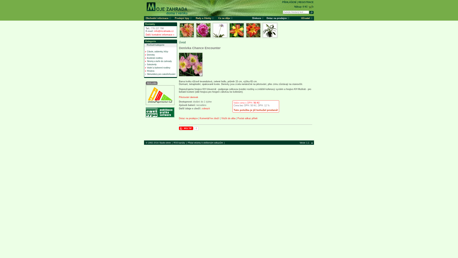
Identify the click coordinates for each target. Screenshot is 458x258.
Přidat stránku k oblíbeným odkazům (205, 143)
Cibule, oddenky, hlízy (157, 51)
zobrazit (206, 108)
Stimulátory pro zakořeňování (161, 74)
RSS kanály (179, 143)
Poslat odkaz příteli (247, 118)
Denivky (151, 55)
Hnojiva (150, 71)
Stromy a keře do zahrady (159, 61)
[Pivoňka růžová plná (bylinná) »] (203, 30)
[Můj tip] (186, 129)
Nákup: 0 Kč (301, 6)
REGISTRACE (306, 2)
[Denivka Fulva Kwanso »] (187, 30)
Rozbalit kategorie (155, 45)
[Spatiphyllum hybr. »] (270, 30)
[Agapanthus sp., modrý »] (220, 30)
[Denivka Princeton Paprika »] (253, 30)
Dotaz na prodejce (188, 118)
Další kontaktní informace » (159, 34)
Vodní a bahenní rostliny (158, 67)
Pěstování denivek (188, 97)
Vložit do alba (228, 118)
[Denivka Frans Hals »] (237, 30)
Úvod (182, 42)
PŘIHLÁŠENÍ (289, 2)
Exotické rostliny (155, 58)
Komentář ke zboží (209, 118)
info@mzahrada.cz (164, 31)
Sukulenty (152, 64)
